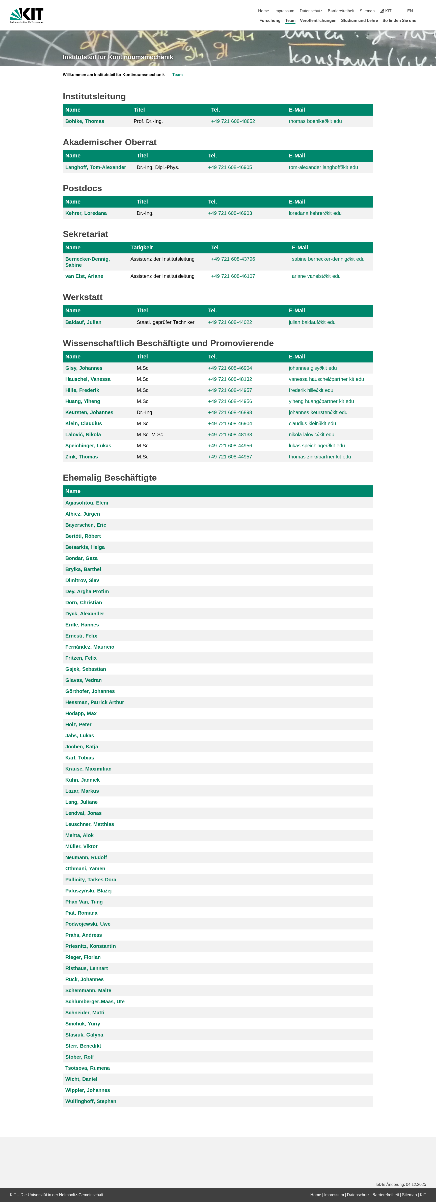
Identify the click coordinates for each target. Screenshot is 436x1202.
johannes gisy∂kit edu (313, 368)
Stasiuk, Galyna (84, 1035)
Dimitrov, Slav (82, 580)
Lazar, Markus (82, 791)
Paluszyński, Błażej (88, 890)
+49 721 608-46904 (230, 368)
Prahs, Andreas (83, 935)
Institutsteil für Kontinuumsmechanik (118, 56)
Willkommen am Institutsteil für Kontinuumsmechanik (114, 75)
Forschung (270, 20)
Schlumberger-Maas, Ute (95, 1001)
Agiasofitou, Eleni (86, 503)
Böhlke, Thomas (84, 121)
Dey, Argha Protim (87, 591)
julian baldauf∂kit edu (312, 322)
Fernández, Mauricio (89, 647)
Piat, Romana (81, 913)
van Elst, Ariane (84, 276)
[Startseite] (424, 20)
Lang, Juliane (81, 802)
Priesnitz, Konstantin (90, 946)
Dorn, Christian (83, 602)
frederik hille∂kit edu (311, 390)
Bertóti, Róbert (83, 536)
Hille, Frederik (82, 390)
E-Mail (297, 110)
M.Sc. (143, 368)
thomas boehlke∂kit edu (315, 121)
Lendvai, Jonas (83, 813)
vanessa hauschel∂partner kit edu (326, 379)
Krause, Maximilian (88, 769)
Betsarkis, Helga (85, 547)
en (410, 11)
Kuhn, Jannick (82, 780)
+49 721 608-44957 (230, 390)
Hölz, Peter (78, 724)
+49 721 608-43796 (233, 259)
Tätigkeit (141, 247)
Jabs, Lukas (79, 735)
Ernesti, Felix (81, 636)
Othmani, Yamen (85, 868)
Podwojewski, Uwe (88, 924)
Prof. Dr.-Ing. (148, 121)
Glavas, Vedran (83, 680)
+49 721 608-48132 (230, 379)
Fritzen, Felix (81, 658)
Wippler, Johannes (87, 1090)
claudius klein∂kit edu (312, 423)
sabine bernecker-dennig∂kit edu (328, 259)
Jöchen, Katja (81, 746)
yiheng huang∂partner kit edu (321, 401)
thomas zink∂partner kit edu (320, 456)
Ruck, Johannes (84, 979)
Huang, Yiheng (82, 401)
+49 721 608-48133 (230, 434)
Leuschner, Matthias (89, 824)
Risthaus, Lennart (86, 968)
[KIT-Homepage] (26, 15)
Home (263, 11)
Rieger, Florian (83, 957)
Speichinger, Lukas (88, 445)
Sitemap (367, 11)
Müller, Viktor (81, 846)
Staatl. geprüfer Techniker (166, 322)
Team (290, 20)
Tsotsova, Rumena (87, 1068)
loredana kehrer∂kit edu (315, 213)
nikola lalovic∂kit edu (311, 434)
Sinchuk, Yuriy (82, 1023)
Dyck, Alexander (84, 613)
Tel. (215, 110)
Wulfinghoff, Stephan (90, 1101)
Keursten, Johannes (89, 412)
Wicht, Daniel (81, 1079)
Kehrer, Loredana (86, 213)
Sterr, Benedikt (83, 1046)
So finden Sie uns (399, 20)
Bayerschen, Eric (85, 525)
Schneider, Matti (84, 1012)
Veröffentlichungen (318, 20)
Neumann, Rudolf (86, 857)
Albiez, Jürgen (82, 514)
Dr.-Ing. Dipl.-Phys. (158, 167)
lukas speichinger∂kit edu (317, 445)
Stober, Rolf (79, 1057)
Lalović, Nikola (83, 434)
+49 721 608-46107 (233, 276)
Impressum (284, 11)
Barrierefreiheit (341, 11)
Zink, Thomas (81, 456)
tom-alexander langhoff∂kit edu (323, 167)
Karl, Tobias (79, 757)
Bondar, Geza (81, 558)
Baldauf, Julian (83, 322)
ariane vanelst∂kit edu (316, 276)
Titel (139, 110)
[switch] (424, 11)
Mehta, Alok (79, 835)
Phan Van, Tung (84, 902)
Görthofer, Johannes (90, 691)
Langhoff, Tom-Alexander (95, 167)
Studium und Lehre (359, 20)
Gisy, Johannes (83, 368)
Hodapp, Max (81, 713)
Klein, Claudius (83, 423)
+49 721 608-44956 (230, 445)
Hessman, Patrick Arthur (94, 702)
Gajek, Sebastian (85, 669)
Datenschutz (311, 11)
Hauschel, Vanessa (88, 379)
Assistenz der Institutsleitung (162, 259)
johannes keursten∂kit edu (318, 412)
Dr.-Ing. (145, 213)
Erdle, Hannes (82, 624)
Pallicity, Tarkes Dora (90, 879)
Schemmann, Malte (88, 990)
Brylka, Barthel (83, 569)
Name (72, 110)
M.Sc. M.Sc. (151, 434)
